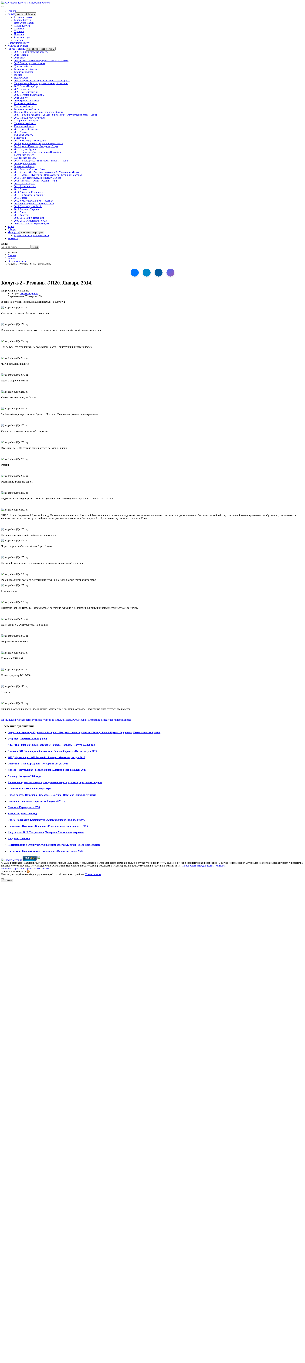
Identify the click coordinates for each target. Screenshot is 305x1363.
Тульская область (23, 66)
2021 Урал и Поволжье (26, 100)
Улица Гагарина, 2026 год (22, 813)
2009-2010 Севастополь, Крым (30, 220)
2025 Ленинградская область (29, 63)
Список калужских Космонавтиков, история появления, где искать (46, 819)
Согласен (7, 880)
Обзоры (12, 229)
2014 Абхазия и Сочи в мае (28, 192)
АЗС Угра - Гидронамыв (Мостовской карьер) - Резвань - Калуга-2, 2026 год (51, 744)
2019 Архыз (20, 132)
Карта (11, 226)
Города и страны (17, 48)
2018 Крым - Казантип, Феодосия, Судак (36, 146)
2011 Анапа (20, 212)
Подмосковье (21, 77)
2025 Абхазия (21, 54)
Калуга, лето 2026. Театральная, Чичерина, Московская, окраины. (46, 832)
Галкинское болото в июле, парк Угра (29, 788)
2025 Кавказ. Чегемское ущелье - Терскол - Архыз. (41, 60)
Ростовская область (24, 155)
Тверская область (23, 106)
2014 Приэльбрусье (24, 183)
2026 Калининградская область (31, 52)
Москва (18, 74)
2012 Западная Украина (26, 209)
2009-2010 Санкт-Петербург (29, 217)
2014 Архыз (20, 189)
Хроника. (19, 31)
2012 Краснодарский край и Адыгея (33, 200)
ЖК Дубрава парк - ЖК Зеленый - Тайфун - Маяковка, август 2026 (46, 757)
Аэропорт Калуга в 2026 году (24, 776)
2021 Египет (20, 97)
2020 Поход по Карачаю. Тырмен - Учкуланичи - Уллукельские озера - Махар (56, 114)
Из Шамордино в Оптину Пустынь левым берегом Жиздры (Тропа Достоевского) (54, 844)
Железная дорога (23, 37)
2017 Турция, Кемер (25, 163)
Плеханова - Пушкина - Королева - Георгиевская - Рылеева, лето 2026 (48, 826)
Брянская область (23, 135)
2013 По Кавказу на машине (29, 195)
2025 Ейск (19, 57)
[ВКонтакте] (135, 273)
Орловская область (24, 166)
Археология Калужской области (31, 235)
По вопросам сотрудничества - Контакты (204, 865)
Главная (12, 11)
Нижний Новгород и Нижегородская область (38, 112)
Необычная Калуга (24, 22)
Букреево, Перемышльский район (27, 738)
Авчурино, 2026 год (19, 838)
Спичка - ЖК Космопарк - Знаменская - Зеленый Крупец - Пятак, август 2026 (52, 751)
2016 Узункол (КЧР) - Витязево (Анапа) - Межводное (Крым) (47, 172)
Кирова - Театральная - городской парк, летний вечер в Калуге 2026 (47, 769)
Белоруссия (20, 137)
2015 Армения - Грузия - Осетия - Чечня (35, 180)
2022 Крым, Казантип (26, 92)
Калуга (11, 14)
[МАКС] (170, 273)
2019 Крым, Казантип (26, 129)
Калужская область (18, 45)
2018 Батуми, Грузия (25, 149)
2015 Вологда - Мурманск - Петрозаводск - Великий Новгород (48, 175)
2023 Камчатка (22, 89)
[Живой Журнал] (159, 273)
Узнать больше (93, 874)
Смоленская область (25, 157)
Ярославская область (25, 103)
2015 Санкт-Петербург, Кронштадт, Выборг (37, 177)
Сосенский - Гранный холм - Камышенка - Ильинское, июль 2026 (45, 851)
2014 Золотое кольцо (25, 186)
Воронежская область (25, 69)
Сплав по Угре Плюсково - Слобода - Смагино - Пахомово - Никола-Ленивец (52, 795)
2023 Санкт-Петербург (26, 86)
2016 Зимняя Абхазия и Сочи (29, 169)
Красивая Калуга (23, 17)
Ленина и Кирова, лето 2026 (24, 807)
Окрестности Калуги (19, 42)
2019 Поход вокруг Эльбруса (29, 117)
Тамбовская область (25, 123)
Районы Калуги (22, 20)
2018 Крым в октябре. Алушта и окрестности (38, 143)
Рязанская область (23, 72)
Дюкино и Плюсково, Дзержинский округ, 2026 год (36, 801)
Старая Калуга (22, 25)
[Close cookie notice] (2, 878)
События (19, 28)
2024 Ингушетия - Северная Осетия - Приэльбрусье (42, 80)
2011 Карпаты (21, 215)
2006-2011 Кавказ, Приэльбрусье (31, 223)
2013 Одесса (20, 197)
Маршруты (14, 232)
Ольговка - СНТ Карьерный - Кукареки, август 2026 (38, 763)
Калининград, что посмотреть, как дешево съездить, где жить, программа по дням (55, 782)
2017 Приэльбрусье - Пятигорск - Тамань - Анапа (41, 160)
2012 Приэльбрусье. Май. (28, 206)
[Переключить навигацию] (2, 6)
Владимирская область (26, 109)
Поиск (4, 243)
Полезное (19, 34)
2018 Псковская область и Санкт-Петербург (37, 152)
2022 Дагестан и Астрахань (29, 94)
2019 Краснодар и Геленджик (30, 140)
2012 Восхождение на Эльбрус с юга (34, 203)
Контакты (13, 238)
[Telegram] (147, 273)
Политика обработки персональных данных (25, 868)
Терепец (18, 40)
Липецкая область (24, 126)
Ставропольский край (26, 120)
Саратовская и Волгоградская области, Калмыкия (41, 83)
